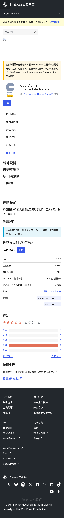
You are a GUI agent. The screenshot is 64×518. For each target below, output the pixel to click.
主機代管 (8, 407)
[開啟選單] (59, 4)
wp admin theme (52, 304)
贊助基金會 (40, 433)
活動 (35, 427)
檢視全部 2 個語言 (52, 291)
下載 (7, 103)
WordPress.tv (12, 438)
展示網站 (38, 396)
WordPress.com (13, 448)
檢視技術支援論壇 (12, 378)
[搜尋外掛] (35, 32)
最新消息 (8, 402)
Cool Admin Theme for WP (38, 94)
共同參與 (38, 422)
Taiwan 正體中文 (19, 477)
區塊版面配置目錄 (43, 412)
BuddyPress (11, 463)
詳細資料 (11, 114)
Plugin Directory (11, 13)
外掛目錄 (38, 407)
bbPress (9, 458)
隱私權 (6, 412)
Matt (7, 453)
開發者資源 (9, 433)
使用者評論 (12, 121)
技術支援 (10, 152)
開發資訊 (11, 137)
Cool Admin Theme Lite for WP (35, 87)
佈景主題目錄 (40, 402)
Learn (6, 422)
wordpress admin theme (49, 298)
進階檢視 (11, 144)
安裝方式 (11, 129)
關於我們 (8, 396)
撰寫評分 (8, 356)
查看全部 (56, 356)
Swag (38, 438)
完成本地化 (55, 22)
